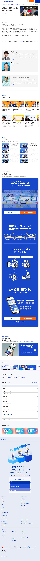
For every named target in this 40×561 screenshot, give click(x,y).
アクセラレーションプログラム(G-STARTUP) (26, 523)
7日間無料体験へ (31, 1)
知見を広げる (5, 4)
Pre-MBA (2, 509)
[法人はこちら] (37, 1)
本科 (15, 482)
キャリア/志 (5, 411)
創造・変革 (5, 401)
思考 (4, 388)
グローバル (5, 398)
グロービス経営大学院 (7, 404)
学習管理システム (23, 505)
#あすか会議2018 (4, 13)
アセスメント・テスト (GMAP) (25, 503)
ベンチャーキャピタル (24, 521)
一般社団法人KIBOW (24, 533)
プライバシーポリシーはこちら (24, 353)
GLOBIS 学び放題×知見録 (4, 515)
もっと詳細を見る (11, 212)
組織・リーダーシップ (7, 393)
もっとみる (12, 59)
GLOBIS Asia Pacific (13, 531)
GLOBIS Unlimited (3, 517)
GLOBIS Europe (13, 536)
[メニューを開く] (2, 1)
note (4, 550)
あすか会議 (16, 4)
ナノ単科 (14, 490)
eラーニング (22, 501)
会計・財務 (5, 396)
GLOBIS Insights (3, 525)
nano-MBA (2, 507)
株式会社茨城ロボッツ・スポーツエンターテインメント (25, 535)
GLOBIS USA (12, 542)
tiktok (12, 547)
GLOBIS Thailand (13, 540)
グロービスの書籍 (3, 521)
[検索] (24, 1)
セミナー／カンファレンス (11, 4)
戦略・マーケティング (7, 391)
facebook (33, 547)
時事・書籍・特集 (6, 409)
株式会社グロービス (3, 531)
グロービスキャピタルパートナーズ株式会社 (4, 535)
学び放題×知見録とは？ (35, 382)
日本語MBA (2, 499)
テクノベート (5, 406)
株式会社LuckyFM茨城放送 (24, 537)
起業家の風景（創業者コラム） (8, 419)
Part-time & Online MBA (4, 512)
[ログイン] (27, 1)
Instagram (20, 547)
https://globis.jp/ (22, 41)
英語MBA (2, 506)
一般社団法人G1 (23, 531)
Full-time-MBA (3, 510)
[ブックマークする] (12, 107)
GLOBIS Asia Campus (14, 533)
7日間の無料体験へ (28, 212)
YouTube (5, 547)
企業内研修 (22, 498)
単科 (15, 486)
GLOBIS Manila (13, 538)
